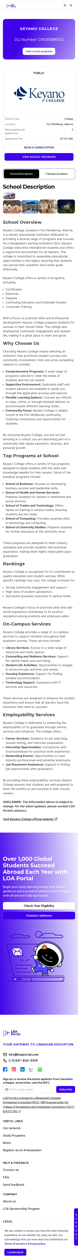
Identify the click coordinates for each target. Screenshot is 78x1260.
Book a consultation (39, 147)
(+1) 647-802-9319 (23, 1060)
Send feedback (13, 1184)
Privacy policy (36, 1243)
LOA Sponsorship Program (21, 1208)
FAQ (6, 1177)
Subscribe (65, 1089)
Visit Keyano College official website (28, 819)
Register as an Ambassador (22, 1150)
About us (9, 1201)
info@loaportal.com (23, 1054)
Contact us (11, 1170)
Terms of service (14, 1243)
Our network (12, 1128)
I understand (15, 1252)
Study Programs (14, 1135)
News (7, 1143)
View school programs (39, 51)
